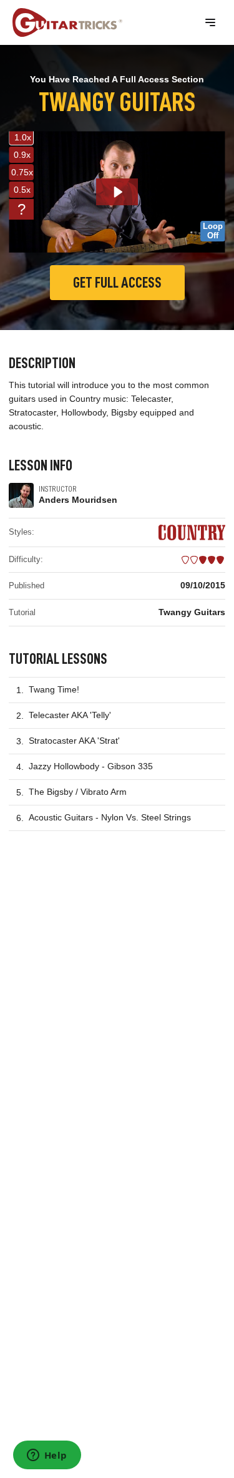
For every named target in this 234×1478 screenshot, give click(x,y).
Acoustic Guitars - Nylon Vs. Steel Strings (110, 817)
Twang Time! (54, 689)
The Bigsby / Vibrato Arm (78, 792)
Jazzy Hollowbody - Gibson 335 (91, 766)
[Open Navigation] (210, 22)
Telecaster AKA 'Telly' (70, 715)
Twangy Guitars (191, 612)
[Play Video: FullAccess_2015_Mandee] (117, 191)
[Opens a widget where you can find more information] (46, 1456)
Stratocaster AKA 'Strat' (74, 741)
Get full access (117, 282)
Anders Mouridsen (78, 500)
